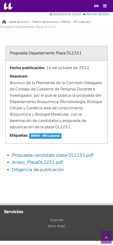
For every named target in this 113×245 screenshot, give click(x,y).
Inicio (4, 22)
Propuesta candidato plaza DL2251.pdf (52, 155)
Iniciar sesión (97, 14)
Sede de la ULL (19, 22)
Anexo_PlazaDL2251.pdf (37, 162)
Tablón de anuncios (45, 22)
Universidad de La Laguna (12, 6)
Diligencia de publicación (38, 169)
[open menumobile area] (105, 6)
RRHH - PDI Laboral (75, 22)
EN (96, 6)
